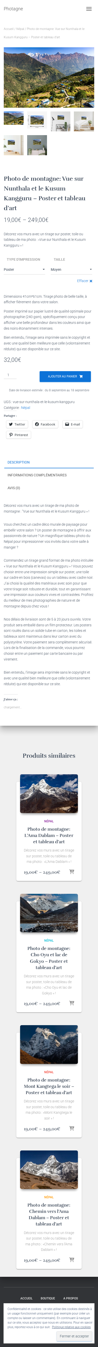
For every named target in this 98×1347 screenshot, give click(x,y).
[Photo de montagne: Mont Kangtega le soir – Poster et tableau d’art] (49, 1044)
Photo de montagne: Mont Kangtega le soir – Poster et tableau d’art (49, 1086)
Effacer (82, 281)
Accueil (9, 29)
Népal (20, 29)
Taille (59, 259)
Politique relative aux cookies (71, 1327)
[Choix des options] (71, 872)
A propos (70, 1298)
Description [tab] (19, 462)
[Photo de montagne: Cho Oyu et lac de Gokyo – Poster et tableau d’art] (49, 913)
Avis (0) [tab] (14, 488)
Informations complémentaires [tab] (37, 475)
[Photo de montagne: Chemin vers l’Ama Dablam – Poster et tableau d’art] (49, 1169)
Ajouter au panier (62, 376)
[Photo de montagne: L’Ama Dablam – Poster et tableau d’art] (49, 793)
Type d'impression (23, 259)
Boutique (48, 1298)
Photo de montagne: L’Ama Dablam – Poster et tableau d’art (48, 835)
